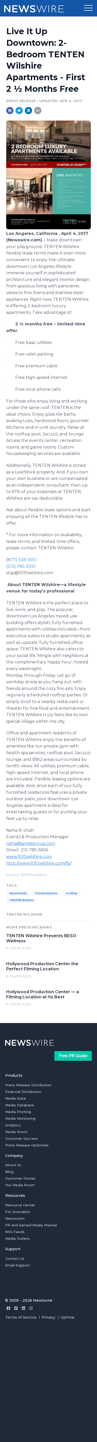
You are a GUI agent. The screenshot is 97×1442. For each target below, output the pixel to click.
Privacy (48, 1317)
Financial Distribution (23, 1092)
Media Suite (15, 1098)
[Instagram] (31, 1308)
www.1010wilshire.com (29, 856)
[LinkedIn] (23, 1308)
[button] (88, 8)
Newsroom (15, 1218)
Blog (9, 1172)
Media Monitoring (20, 1118)
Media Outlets (17, 1238)
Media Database (19, 1105)
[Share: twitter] (19, 110)
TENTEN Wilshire (21, 900)
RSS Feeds (15, 1232)
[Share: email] (37, 110)
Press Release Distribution (28, 1085)
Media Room (16, 1132)
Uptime (67, 1317)
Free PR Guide (73, 1056)
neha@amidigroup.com (30, 843)
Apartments (18, 893)
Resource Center (20, 1205)
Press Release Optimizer (27, 1145)
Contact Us (14, 1258)
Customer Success (21, 1138)
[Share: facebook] (9, 110)
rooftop (71, 893)
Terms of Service (20, 1317)
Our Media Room (20, 1185)
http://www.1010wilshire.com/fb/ (38, 863)
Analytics (13, 1125)
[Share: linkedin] (28, 110)
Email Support (17, 1265)
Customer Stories (20, 1178)
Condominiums (46, 893)
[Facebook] (8, 1308)
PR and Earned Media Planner (31, 1225)
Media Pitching (18, 1112)
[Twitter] (16, 1308)
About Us (13, 1165)
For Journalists (17, 1212)
